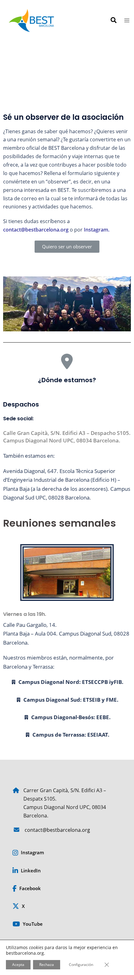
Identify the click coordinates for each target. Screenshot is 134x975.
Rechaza (46, 964)
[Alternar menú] (126, 20)
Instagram (96, 229)
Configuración (81, 964)
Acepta (18, 964)
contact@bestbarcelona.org (36, 229)
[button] (113, 20)
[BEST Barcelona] (31, 19)
